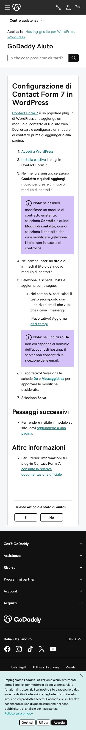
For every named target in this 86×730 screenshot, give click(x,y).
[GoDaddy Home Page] (23, 619)
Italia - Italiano (15, 639)
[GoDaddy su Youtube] (53, 651)
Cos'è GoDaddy (16, 543)
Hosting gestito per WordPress (50, 31)
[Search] (74, 58)
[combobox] (38, 58)
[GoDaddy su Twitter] (41, 651)
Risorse (9, 567)
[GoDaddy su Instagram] (18, 651)
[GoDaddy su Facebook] (7, 651)
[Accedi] (68, 7)
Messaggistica (53, 378)
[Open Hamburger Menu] (5, 7)
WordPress (16, 37)
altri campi (39, 324)
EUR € (72, 639)
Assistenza (12, 555)
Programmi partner (19, 579)
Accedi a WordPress (37, 151)
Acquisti (10, 603)
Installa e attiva (33, 159)
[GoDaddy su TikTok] (30, 651)
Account (10, 591)
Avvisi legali (18, 667)
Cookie (70, 667)
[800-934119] (58, 7)
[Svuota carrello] (78, 7)
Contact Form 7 (25, 113)
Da (35, 378)
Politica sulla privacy (46, 667)
